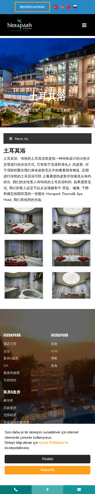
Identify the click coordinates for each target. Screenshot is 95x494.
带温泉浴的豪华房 (16, 422)
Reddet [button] (47, 459)
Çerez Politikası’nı (53, 442)
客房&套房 (10, 358)
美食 (54, 343)
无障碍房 (9, 415)
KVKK (54, 351)
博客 (54, 358)
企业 (6, 351)
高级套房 (9, 408)
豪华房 (8, 400)
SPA (48, 110)
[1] (84, 25)
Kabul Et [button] (47, 470)
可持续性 (9, 380)
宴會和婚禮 (11, 372)
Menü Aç (21, 138)
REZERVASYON (32, 7)
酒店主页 (32, 110)
